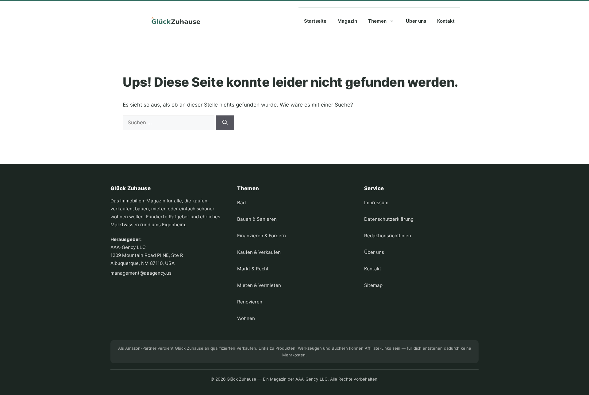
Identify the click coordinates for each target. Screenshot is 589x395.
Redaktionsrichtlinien (387, 236)
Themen (377, 21)
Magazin (347, 21)
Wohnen (246, 318)
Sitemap (373, 285)
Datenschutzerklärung (389, 219)
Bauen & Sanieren (257, 219)
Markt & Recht (253, 269)
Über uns (416, 21)
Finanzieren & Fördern (261, 236)
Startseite (315, 21)
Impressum (376, 202)
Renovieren (249, 302)
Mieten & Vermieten (259, 285)
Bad (241, 202)
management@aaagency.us (140, 273)
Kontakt (446, 21)
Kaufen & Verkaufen (259, 252)
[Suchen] (225, 122)
